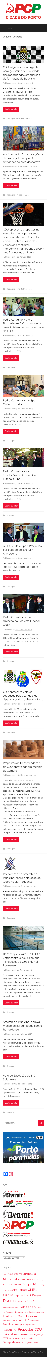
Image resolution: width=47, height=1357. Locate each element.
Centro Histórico (18, 1290)
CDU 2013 (40, 1285)
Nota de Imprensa (23, 118)
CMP (31, 1290)
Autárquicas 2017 (37, 1280)
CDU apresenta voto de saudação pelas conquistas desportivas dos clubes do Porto (23, 695)
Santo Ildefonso (22, 1335)
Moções (21, 1324)
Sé (10, 1338)
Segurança (38, 1335)
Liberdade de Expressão (22, 1312)
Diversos (10, 1066)
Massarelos (31, 1316)
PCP (15, 1329)
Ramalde (11, 1334)
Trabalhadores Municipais (22, 1338)
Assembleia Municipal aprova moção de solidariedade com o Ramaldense (22, 1025)
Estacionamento (10, 1308)
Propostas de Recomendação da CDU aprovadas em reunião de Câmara (22, 766)
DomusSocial (22, 1301)
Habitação (27, 1307)
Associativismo (24, 1279)
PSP (4, 1335)
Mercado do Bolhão (10, 1320)
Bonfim (17, 1284)
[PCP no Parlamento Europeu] (18, 1207)
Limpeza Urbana (37, 1312)
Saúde (31, 1335)
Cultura (8, 1295)
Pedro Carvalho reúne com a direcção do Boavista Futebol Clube (21, 621)
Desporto (37, 1295)
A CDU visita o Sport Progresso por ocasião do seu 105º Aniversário (22, 549)
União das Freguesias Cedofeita (28, 1342)
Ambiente (13, 1274)
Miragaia (36, 1320)
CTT (36, 1290)
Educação (31, 1301)
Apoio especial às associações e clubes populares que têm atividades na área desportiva (23, 158)
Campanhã (29, 1284)
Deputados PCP (24, 1295)
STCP (5, 1338)
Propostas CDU (22, 195)
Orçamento (30, 1325)
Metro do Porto (26, 1320)
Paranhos (7, 1330)
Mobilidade (10, 1324)
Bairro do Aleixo (8, 1285)
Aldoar (5, 1274)
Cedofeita (6, 1290)
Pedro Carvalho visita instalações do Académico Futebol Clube (19, 475)
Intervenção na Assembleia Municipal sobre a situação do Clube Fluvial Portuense (22, 877)
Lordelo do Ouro (13, 1316)
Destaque (11, 118)
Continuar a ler (11, 109)
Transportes (10, 1342)
